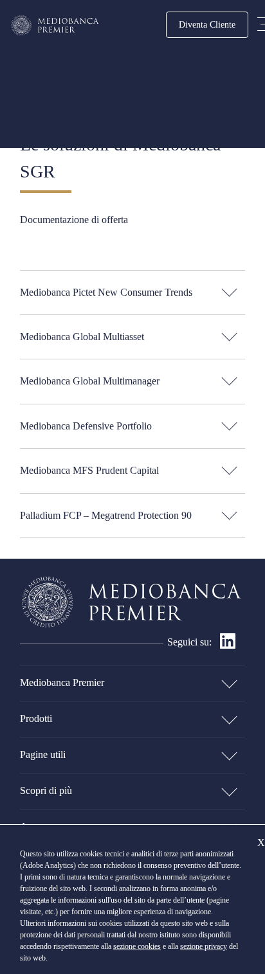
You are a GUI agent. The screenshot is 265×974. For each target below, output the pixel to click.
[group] (132, 292)
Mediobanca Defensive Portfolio (86, 425)
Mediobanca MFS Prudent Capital (89, 470)
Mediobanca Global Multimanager (90, 380)
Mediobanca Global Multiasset (82, 336)
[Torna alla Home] (55, 25)
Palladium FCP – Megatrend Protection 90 (106, 515)
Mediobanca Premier (62, 682)
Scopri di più (46, 790)
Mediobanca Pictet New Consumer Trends (106, 292)
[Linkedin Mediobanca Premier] (227, 645)
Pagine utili (43, 754)
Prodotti (36, 718)
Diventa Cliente (207, 24)
